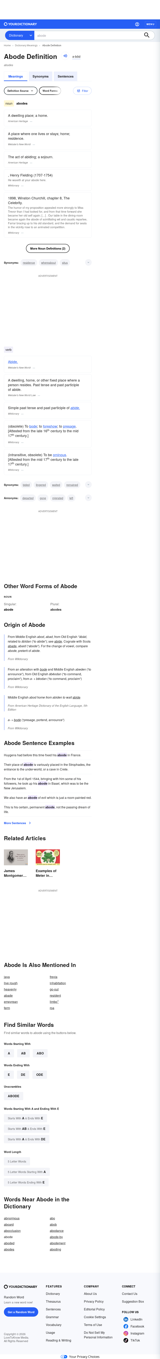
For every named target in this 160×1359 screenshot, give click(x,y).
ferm (7, 1008)
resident (55, 995)
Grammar (52, 1317)
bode (33, 426)
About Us (90, 1293)
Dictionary (16, 35)
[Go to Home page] (20, 24)
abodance (57, 1230)
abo (52, 1218)
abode (13, 1096)
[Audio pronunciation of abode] (65, 56)
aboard (9, 1224)
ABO (40, 1053)
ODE (39, 1074)
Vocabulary (53, 1324)
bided (26, 485)
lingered (41, 485)
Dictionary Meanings (26, 45)
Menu (151, 24)
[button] (137, 24)
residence (29, 263)
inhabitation (58, 983)
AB (23, 1053)
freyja (53, 977)
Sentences (66, 76)
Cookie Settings (95, 1317)
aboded (9, 1243)
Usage (50, 1332)
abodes (55, 609)
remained (72, 485)
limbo (54, 1001)
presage (69, 426)
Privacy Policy (94, 1301)
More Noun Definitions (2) (47, 248)
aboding (55, 1249)
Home (7, 45)
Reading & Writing (58, 1340)
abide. (75, 407)
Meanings (15, 76)
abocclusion (12, 1230)
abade (12, 646)
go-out (54, 989)
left (71, 498)
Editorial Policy (94, 1309)
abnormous (12, 1218)
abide (58, 641)
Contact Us (129, 1293)
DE (23, 1074)
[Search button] (149, 35)
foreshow (50, 426)
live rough (11, 983)
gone (43, 498)
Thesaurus (53, 1301)
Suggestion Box (133, 1301)
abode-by (56, 1237)
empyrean (11, 1001)
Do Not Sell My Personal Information (98, 1334)
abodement (57, 1243)
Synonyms (41, 76)
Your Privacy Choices (84, 1357)
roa (52, 1008)
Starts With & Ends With (25, 1118)
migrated (57, 498)
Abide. (13, 361)
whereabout (48, 263)
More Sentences (15, 823)
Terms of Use (93, 1324)
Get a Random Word (21, 1312)
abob (53, 1224)
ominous (59, 454)
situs (65, 263)
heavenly (10, 989)
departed (28, 498)
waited (56, 485)
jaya (7, 977)
